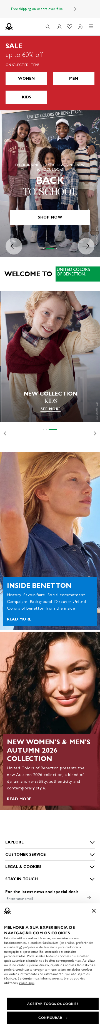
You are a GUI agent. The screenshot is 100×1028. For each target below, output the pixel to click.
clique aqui (26, 983)
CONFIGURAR (50, 1018)
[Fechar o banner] (94, 911)
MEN (73, 78)
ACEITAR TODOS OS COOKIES (52, 1004)
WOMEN (26, 78)
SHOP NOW (50, 217)
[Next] (75, 8)
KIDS (26, 97)
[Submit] (88, 897)
